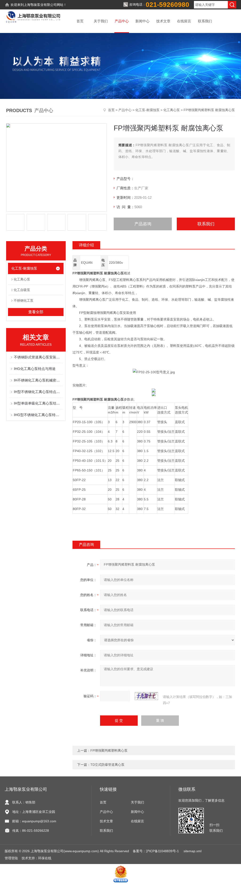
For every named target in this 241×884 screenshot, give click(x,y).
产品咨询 (142, 224)
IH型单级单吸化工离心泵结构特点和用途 (38, 403)
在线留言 (184, 21)
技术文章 (163, 21)
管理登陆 (11, 858)
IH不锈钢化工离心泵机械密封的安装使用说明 (38, 380)
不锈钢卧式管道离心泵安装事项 (38, 357)
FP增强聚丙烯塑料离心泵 (109, 750)
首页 (80, 21)
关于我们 (101, 21)
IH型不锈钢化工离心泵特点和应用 (38, 392)
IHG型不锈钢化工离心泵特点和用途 (38, 415)
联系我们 (205, 21)
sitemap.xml (192, 851)
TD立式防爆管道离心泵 (107, 764)
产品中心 (122, 21)
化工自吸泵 (22, 290)
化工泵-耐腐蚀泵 (147, 110)
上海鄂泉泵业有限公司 (40, 5)
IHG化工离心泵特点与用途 (35, 369)
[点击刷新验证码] (146, 696)
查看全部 (35, 312)
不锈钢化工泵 (23, 300)
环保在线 (44, 858)
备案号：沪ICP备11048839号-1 (156, 851)
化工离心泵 (171, 110)
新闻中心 (142, 21)
